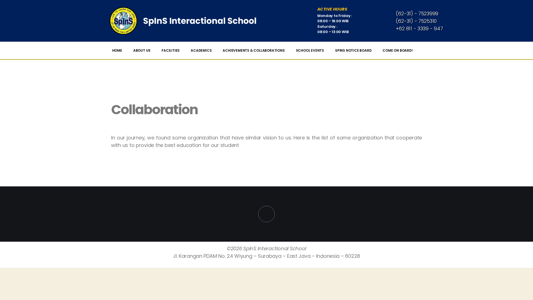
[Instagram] (266, 214)
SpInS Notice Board (353, 50)
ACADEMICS (201, 50)
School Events (310, 50)
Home (117, 50)
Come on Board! (398, 50)
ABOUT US (141, 50)
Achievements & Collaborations (254, 50)
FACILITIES (171, 50)
